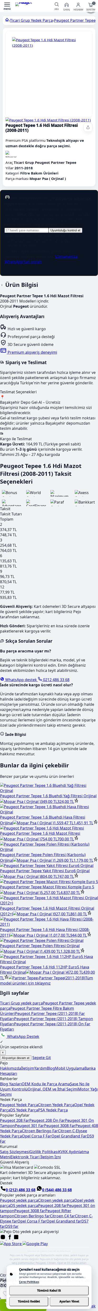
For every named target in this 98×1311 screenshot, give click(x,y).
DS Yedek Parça (24, 1110)
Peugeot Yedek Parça (19, 1104)
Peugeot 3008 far (29, 1210)
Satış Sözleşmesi (14, 1151)
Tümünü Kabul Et (49, 1290)
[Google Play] (35, 1243)
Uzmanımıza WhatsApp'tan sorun (41, 259)
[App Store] (11, 1243)
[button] (7, 6)
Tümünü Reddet (29, 1301)
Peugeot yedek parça (19, 1200)
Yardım (40, 1068)
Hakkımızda (10, 1068)
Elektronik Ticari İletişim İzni (35, 1157)
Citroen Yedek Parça (56, 1104)
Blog (51, 1068)
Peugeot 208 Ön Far (47, 1120)
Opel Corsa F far (31, 1221)
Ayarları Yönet (69, 1301)
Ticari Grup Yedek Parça (31, 20)
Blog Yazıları (11, 1083)
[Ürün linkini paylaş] (88, 127)
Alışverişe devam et (15, 1058)
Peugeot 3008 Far (59, 1125)
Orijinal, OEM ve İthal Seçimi (53, 1089)
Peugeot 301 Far (29, 1125)
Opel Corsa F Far (36, 1136)
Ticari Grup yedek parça (21, 1003)
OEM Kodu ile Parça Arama (46, 1083)
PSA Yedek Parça (53, 1110)
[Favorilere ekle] (5, 1293)
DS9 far (12, 1226)
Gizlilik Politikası (43, 1151)
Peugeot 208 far (52, 1205)
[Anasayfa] (7, 20)
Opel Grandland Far (69, 1136)
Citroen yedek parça (56, 1200)
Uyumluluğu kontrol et (65, 230)
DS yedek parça (24, 1205)
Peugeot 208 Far (14, 1120)
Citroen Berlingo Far (40, 1130)
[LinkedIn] (16, 1238)
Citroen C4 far (62, 1216)
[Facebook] (10, 1238)
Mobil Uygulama (69, 1068)
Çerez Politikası (29, 1281)
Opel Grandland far (63, 1221)
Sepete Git (41, 1057)
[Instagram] (3, 1238)
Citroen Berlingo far (32, 1216)
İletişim (27, 1068)
